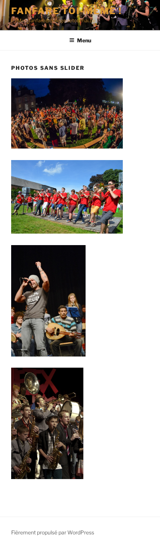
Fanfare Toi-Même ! (66, 11)
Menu (84, 40)
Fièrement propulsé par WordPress (52, 532)
